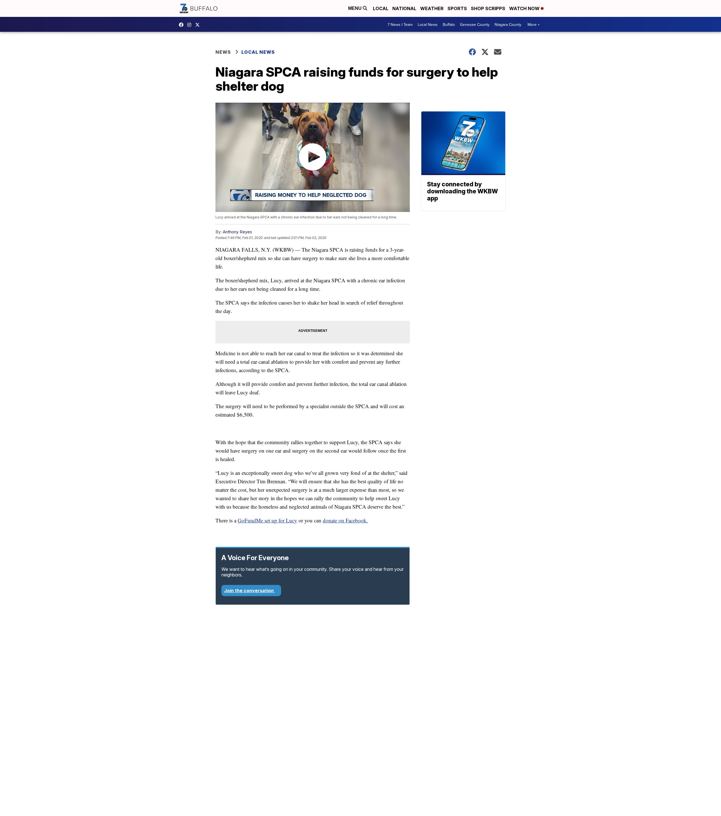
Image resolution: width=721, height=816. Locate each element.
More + (534, 24)
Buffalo (449, 24)
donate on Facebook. (345, 520)
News (223, 52)
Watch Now (525, 8)
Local (380, 8)
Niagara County (508, 24)
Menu (355, 8)
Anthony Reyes (237, 231)
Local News (428, 24)
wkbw (190, 25)
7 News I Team (400, 24)
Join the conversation (249, 590)
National (404, 8)
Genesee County (474, 24)
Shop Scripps (488, 8)
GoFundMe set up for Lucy (267, 520)
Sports (457, 8)
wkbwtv (182, 25)
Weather (432, 8)
